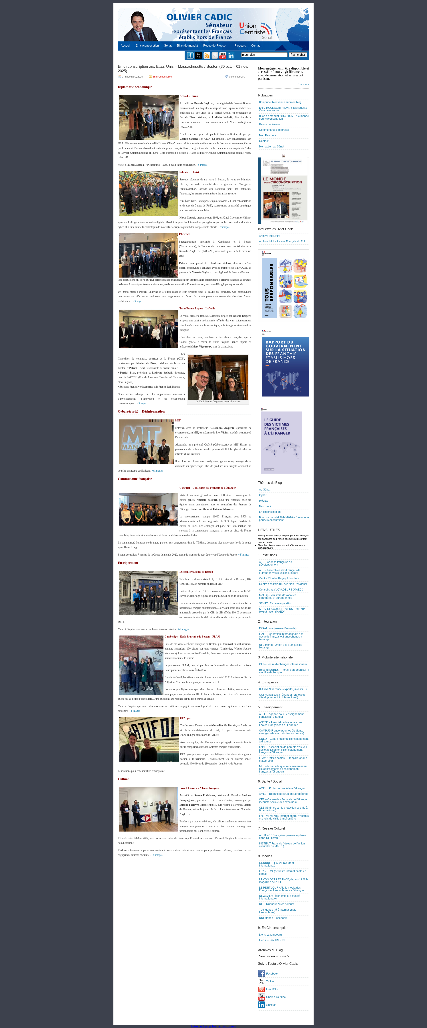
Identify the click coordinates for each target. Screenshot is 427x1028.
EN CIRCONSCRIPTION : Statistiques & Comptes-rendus (283, 109)
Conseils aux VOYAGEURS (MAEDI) (281, 589)
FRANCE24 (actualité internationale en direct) (282, 872)
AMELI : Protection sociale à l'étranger (282, 788)
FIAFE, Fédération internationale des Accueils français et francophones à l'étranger (281, 636)
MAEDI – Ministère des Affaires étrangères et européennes (277, 596)
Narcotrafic (265, 506)
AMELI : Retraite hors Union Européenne (283, 793)
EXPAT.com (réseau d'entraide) (277, 628)
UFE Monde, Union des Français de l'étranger (280, 646)
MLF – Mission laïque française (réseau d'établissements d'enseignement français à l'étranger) (283, 769)
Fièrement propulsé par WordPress (213, 1026)
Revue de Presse (214, 45)
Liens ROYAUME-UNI (272, 940)
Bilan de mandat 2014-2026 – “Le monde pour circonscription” (284, 117)
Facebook (272, 973)
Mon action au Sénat (271, 146)
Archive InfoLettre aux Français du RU (282, 241)
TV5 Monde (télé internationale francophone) (277, 911)
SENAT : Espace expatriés (275, 603)
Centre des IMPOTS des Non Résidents (283, 584)
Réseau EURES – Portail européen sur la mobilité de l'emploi (284, 671)
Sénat (168, 45)
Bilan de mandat (187, 45)
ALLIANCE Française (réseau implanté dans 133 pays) (282, 837)
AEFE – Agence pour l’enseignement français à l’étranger (281, 715)
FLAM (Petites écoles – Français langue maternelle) (283, 759)
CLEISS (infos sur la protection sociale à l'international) (283, 809)
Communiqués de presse (274, 129)
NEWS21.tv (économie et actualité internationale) (279, 897)
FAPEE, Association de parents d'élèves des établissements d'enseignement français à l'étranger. (283, 750)
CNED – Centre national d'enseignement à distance (283, 740)
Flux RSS (272, 989)
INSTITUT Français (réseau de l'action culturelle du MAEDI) (282, 845)
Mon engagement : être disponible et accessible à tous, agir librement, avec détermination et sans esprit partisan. (283, 76)
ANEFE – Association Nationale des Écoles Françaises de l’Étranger (280, 724)
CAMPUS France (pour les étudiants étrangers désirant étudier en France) (281, 732)
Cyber (262, 495)
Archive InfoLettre (269, 235)
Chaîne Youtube (276, 997)
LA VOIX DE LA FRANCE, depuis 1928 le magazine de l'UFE (283, 881)
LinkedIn (271, 1004)
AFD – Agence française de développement (275, 563)
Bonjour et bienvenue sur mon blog (280, 102)
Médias (263, 500)
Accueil (125, 45)
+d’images (201, 164)
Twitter (270, 981)
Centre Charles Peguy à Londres (279, 578)
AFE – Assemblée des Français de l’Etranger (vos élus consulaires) (279, 571)
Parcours (240, 45)
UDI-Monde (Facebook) (273, 918)
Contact (256, 45)
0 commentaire (237, 76)
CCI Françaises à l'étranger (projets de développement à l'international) (282, 696)
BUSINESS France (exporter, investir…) (283, 689)
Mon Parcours (267, 135)
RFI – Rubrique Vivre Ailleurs (276, 904)
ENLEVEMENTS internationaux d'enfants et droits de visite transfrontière (284, 817)
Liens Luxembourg (270, 934)
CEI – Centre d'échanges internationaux (283, 664)
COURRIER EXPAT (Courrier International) (276, 864)
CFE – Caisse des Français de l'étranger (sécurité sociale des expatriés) (283, 801)
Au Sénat (264, 489)
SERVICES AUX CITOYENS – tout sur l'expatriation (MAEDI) (282, 610)
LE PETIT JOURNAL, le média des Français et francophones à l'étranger (281, 889)
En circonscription (147, 45)
